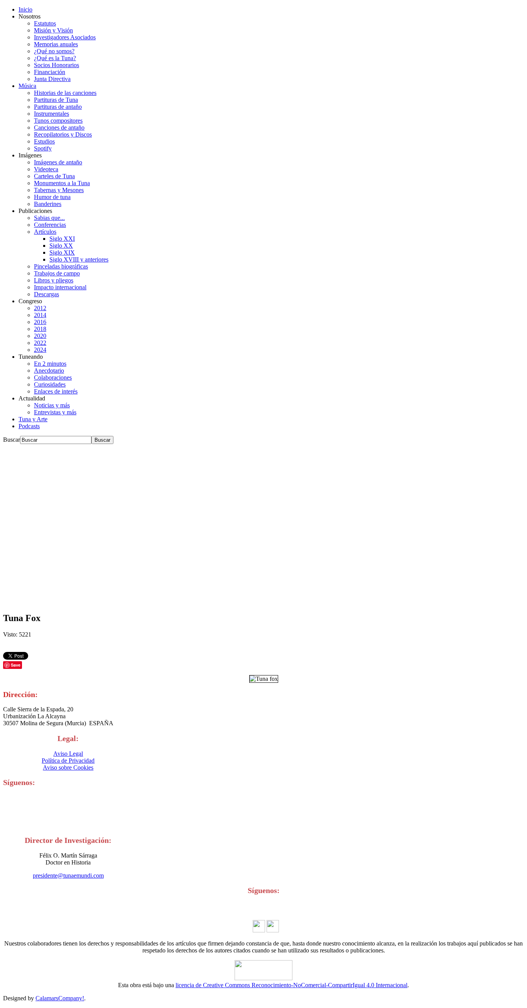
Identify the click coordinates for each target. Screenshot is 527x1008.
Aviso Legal (68, 753)
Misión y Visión (53, 30)
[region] (263, 524)
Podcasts (29, 426)
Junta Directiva (52, 79)
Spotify (43, 148)
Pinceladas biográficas (61, 266)
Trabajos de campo (57, 273)
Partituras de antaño (58, 106)
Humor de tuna (52, 197)
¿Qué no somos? (54, 51)
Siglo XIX (62, 252)
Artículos (45, 231)
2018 (40, 329)
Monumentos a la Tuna (62, 183)
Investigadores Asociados (65, 37)
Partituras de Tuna (56, 99)
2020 (40, 336)
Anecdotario (49, 370)
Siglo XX (61, 245)
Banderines (47, 204)
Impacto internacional (60, 287)
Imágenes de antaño (58, 162)
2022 (40, 342)
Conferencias (50, 224)
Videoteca (46, 169)
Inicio (25, 9)
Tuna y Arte (33, 419)
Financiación (49, 72)
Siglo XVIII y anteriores (78, 259)
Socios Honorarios (56, 65)
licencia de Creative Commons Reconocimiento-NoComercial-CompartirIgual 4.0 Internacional (291, 985)
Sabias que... (49, 217)
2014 (40, 315)
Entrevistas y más (55, 412)
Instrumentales (51, 113)
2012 (40, 308)
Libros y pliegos (53, 280)
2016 (40, 322)
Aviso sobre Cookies (68, 767)
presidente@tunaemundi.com (68, 875)
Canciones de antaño (59, 127)
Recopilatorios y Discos (63, 134)
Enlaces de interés (56, 391)
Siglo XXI (62, 238)
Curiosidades (50, 384)
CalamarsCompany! (59, 998)
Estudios (44, 141)
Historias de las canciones (65, 92)
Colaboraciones (53, 377)
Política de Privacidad (68, 760)
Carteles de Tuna (54, 176)
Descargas (46, 294)
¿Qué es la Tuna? (55, 58)
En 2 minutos (50, 363)
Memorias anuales (56, 44)
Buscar (11, 439)
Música (27, 86)
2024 (40, 349)
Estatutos (45, 23)
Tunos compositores (58, 120)
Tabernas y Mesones (59, 190)
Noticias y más (52, 405)
